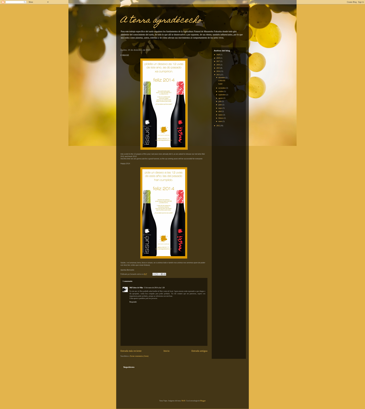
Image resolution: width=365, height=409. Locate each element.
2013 (218, 75)
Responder (133, 302)
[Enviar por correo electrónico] (153, 274)
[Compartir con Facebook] (162, 274)
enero (220, 121)
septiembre (222, 95)
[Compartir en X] (159, 274)
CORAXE (221, 81)
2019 (218, 58)
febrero (221, 118)
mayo (220, 108)
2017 (218, 61)
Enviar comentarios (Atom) (139, 356)
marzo (220, 115)
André (220, 84)
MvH (183, 401)
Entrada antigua (199, 351)
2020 (218, 55)
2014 (218, 71)
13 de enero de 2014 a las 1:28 (154, 288)
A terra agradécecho (160, 20)
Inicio (167, 351)
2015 (218, 68)
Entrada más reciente (131, 351)
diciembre (221, 78)
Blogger (202, 401)
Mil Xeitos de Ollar (136, 288)
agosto (220, 98)
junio (220, 105)
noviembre (222, 88)
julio (220, 101)
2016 (218, 65)
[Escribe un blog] (156, 274)
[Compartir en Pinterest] (164, 274)
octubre (221, 91)
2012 (218, 126)
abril (220, 111)
